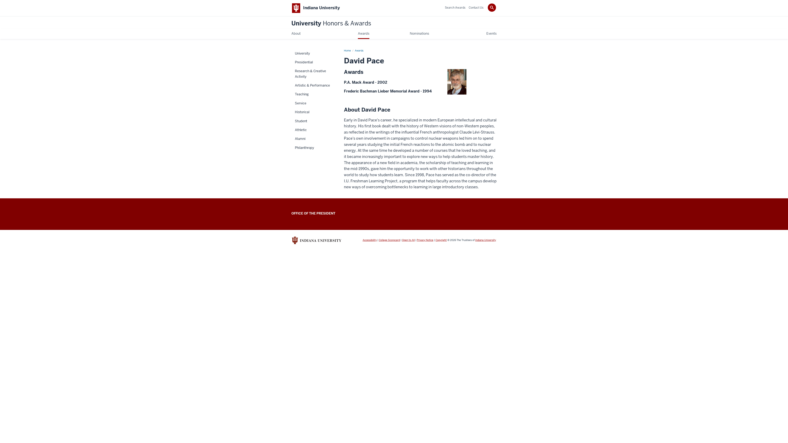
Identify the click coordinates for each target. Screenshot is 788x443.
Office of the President (313, 213)
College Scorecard (389, 240)
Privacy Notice (425, 240)
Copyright (441, 240)
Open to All (408, 240)
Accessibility (370, 240)
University (331, 23)
